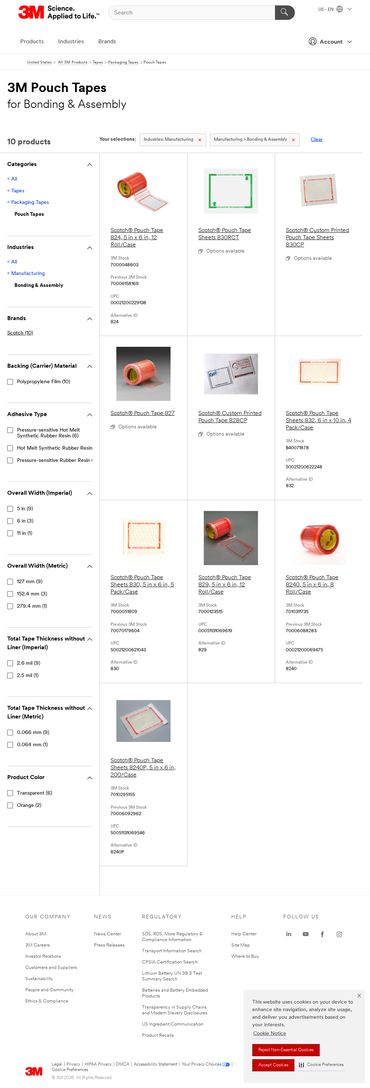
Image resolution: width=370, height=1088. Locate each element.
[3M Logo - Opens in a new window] (59, 12)
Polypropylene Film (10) (43, 382)
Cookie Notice (269, 1033)
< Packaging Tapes (28, 202)
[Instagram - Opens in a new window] (339, 934)
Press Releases (109, 945)
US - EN (326, 10)
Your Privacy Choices (201, 1064)
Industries (71, 42)
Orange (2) (29, 805)
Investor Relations (43, 956)
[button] (321, 1065)
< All (12, 179)
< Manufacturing (26, 273)
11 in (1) (24, 533)
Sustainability (39, 978)
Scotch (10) (20, 333)
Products (32, 42)
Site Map (240, 945)
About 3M (35, 934)
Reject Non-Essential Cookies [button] (286, 1050)
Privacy (73, 1064)
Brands (107, 42)
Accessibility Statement (155, 1064)
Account (331, 42)
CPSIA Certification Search (170, 962)
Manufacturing (168, 139)
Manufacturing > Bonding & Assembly (250, 139)
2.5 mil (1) (27, 675)
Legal (57, 1064)
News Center (107, 934)
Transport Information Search (172, 951)
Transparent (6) (34, 793)
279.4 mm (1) (32, 606)
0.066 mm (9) (33, 732)
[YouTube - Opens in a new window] (305, 934)
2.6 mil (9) (28, 663)
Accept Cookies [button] (273, 1065)
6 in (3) (25, 521)
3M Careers (37, 945)
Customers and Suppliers (51, 967)
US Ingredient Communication (172, 1024)
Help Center (244, 934)
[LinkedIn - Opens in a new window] (288, 934)
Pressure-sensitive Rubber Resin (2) (57, 460)
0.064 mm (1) (32, 745)
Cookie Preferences (70, 1070)
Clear (317, 140)
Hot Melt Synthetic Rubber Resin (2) (58, 448)
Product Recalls (158, 1035)
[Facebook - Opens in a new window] (322, 934)
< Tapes (15, 191)
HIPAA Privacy (98, 1064)
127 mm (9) (29, 582)
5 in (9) (25, 509)
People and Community (49, 990)
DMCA (122, 1064)
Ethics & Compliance (46, 1001)
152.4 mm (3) (32, 594)
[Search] (285, 12)
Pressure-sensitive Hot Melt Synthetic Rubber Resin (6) (48, 433)
